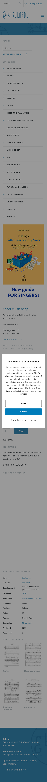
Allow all (23, 412)
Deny (23, 403)
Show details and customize (23, 420)
